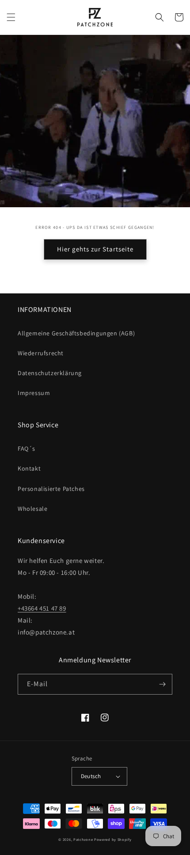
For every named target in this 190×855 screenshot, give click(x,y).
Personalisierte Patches (51, 489)
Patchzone (83, 839)
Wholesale (32, 509)
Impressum (34, 393)
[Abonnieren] (162, 684)
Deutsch (91, 776)
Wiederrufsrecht (41, 353)
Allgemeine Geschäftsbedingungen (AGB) (76, 333)
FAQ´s (26, 448)
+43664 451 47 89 (42, 608)
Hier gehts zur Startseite (95, 249)
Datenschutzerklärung (50, 373)
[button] (11, 17)
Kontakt (29, 468)
